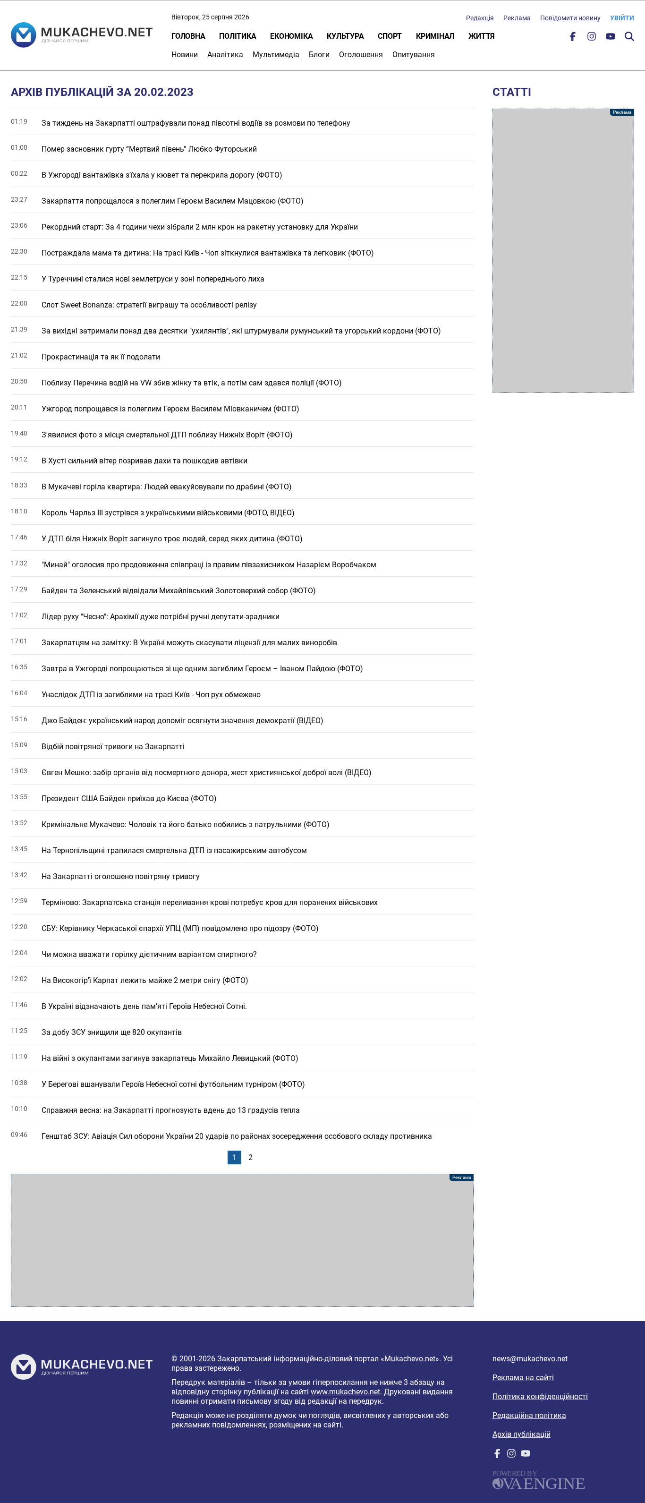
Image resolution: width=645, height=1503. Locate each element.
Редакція (480, 18)
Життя (481, 36)
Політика (237, 36)
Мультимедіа (276, 54)
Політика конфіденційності (540, 1396)
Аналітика (225, 54)
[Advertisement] (242, 1240)
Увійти (622, 18)
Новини (184, 54)
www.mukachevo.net (345, 1391)
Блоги (319, 54)
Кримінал (435, 36)
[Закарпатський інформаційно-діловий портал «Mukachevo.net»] (82, 36)
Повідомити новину (570, 18)
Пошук (629, 36)
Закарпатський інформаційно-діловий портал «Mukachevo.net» (328, 1358)
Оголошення (361, 54)
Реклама (517, 18)
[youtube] (610, 38)
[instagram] (591, 38)
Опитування (413, 54)
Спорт (390, 36)
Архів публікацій (521, 1434)
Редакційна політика (529, 1415)
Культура (345, 36)
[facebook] (572, 38)
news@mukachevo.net (530, 1358)
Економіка (291, 36)
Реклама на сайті (523, 1377)
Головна (188, 36)
